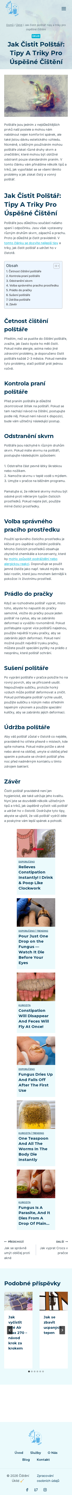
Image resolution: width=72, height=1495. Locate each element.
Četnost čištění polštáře (25, 271)
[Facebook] (27, 1489)
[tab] (29, 1371)
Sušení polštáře (19, 295)
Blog (26, 1460)
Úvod (19, 1453)
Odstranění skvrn (21, 280)
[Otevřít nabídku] (64, 8)
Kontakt (43, 1460)
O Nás (52, 1453)
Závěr (13, 304)
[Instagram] (45, 1489)
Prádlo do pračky (20, 290)
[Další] (62, 1330)
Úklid (35, 36)
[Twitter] (36, 1489)
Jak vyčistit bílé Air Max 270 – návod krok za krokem (17, 1332)
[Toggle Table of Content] (55, 266)
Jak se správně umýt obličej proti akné (17, 1250)
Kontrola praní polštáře (24, 276)
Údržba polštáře (19, 299)
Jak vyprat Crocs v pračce (54, 1247)
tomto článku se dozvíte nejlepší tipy (31, 243)
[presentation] (18, 1301)
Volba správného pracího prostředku (34, 285)
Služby (35, 1453)
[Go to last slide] (10, 1330)
